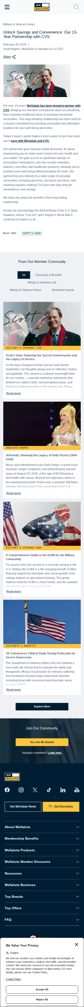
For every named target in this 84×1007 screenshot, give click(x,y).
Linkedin (62, 790)
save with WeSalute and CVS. (30, 141)
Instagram (21, 790)
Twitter (35, 790)
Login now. (55, 752)
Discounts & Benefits (49, 275)
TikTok (49, 790)
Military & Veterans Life (42, 282)
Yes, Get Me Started (42, 742)
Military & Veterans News (25, 290)
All (23, 275)
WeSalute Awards (63, 290)
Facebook (7, 790)
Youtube (76, 790)
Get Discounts (63, 806)
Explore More (42, 706)
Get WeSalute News (23, 806)
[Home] (42, 7)
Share (7, 56)
